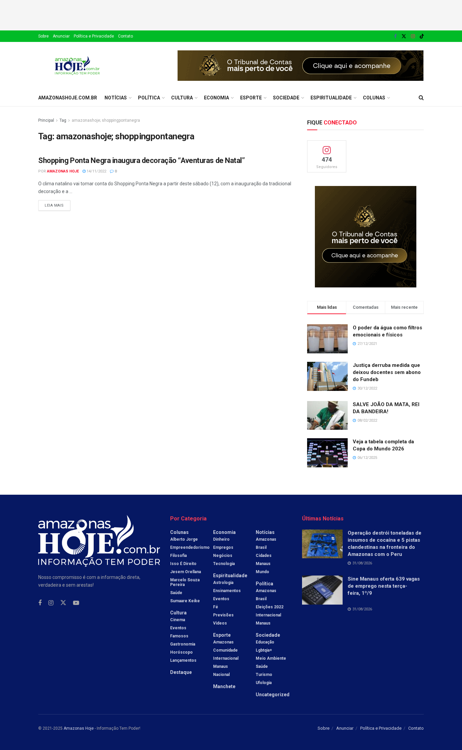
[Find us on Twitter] (403, 36)
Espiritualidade (331, 97)
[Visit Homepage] (77, 65)
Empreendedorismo (190, 547)
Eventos (178, 628)
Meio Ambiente (271, 658)
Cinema (177, 619)
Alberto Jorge (184, 539)
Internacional (225, 658)
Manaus (220, 666)
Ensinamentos (227, 590)
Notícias (116, 97)
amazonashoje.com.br (67, 97)
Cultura (182, 97)
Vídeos (220, 623)
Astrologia (223, 582)
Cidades (264, 555)
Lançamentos (183, 660)
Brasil (261, 547)
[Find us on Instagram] (413, 36)
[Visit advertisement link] (301, 65)
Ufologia (264, 682)
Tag (63, 120)
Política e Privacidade (94, 36)
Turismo (264, 674)
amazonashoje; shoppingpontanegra (106, 120)
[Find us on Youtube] (76, 603)
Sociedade (286, 97)
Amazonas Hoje (63, 171)
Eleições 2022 (269, 607)
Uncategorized (273, 694)
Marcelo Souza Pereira (185, 582)
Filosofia (178, 555)
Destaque (181, 672)
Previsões (223, 615)
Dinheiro (221, 539)
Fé (215, 607)
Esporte (251, 97)
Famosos (179, 636)
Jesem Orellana (185, 571)
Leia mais (57, 204)
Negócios (222, 555)
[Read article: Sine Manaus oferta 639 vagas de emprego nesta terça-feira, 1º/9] (322, 590)
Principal (46, 120)
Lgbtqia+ (264, 650)
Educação (265, 642)
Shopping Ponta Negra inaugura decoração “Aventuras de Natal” (141, 160)
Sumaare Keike (185, 601)
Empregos (223, 547)
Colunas (374, 97)
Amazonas (223, 642)
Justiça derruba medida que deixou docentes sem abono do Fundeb (387, 372)
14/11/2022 (96, 171)
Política (149, 97)
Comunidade (225, 650)
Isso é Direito (183, 563)
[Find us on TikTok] (422, 36)
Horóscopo (181, 652)
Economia (216, 97)
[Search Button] (421, 97)
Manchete (224, 686)
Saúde (176, 592)
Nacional (221, 674)
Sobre (43, 36)
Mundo (262, 571)
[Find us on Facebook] (395, 36)
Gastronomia (182, 644)
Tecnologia (224, 563)
